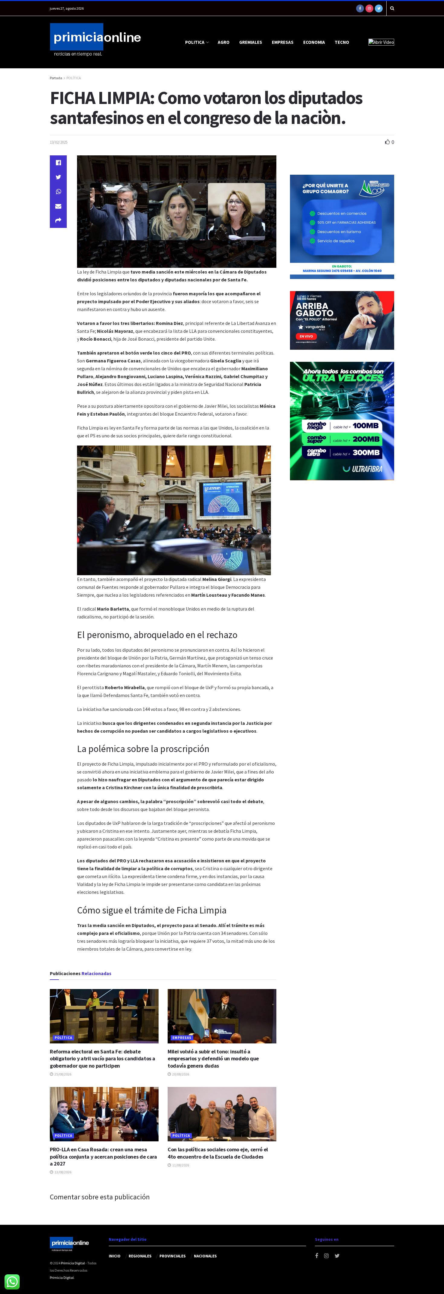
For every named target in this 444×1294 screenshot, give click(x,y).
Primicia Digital (73, 1263)
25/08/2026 (62, 1074)
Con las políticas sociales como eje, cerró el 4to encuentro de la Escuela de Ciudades (218, 1153)
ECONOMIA (314, 42)
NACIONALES (205, 1256)
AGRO (224, 42)
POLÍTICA (73, 78)
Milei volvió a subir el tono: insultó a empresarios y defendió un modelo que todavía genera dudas (213, 1058)
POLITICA (194, 42)
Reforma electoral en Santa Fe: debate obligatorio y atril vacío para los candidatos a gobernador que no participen (102, 1058)
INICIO (115, 1256)
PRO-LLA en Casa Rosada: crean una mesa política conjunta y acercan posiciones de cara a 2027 (103, 1156)
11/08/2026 (180, 1165)
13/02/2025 (58, 142)
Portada (56, 78)
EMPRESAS (283, 42)
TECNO (342, 42)
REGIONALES (140, 1256)
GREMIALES (250, 42)
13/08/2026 (62, 1172)
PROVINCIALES (172, 1256)
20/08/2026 (180, 1074)
